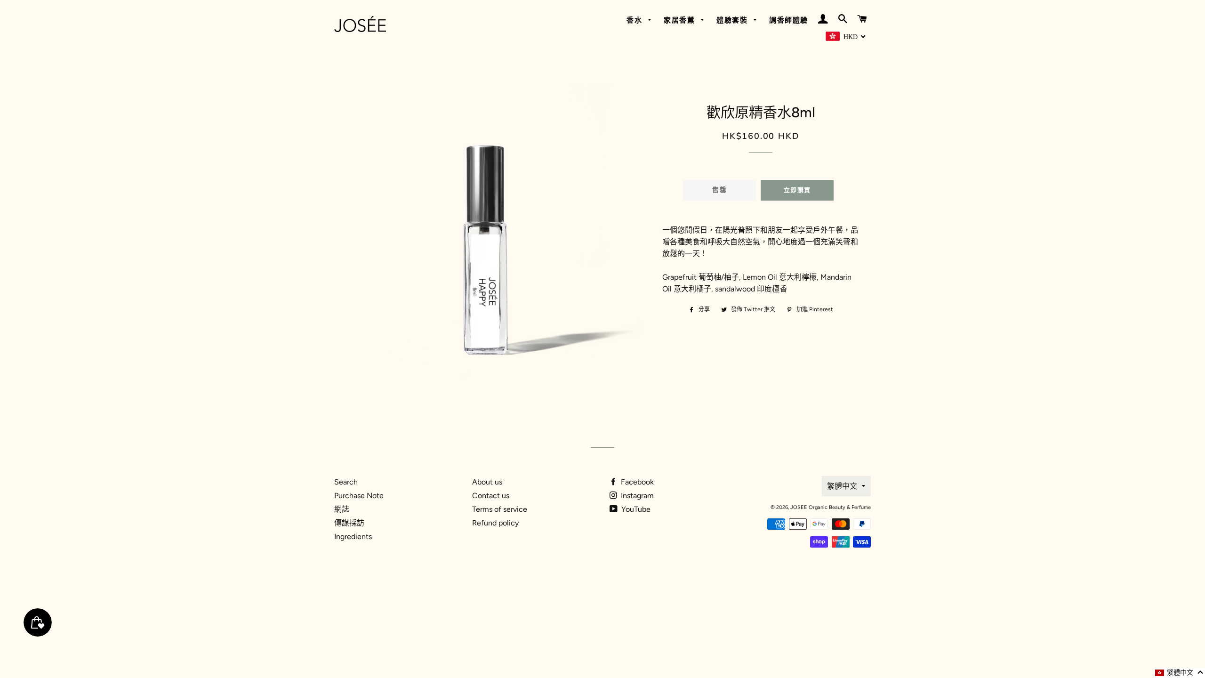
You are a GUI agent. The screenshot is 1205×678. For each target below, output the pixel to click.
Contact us (490, 495)
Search (346, 481)
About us (487, 481)
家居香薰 (681, 20)
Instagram (636, 495)
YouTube (635, 509)
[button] (1179, 673)
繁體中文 (842, 486)
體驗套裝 (733, 20)
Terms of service (499, 509)
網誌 (341, 509)
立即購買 (797, 190)
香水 (636, 20)
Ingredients (353, 536)
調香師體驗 (788, 20)
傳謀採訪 (349, 522)
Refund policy (495, 522)
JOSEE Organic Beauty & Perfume (830, 507)
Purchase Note (359, 495)
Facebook (636, 481)
